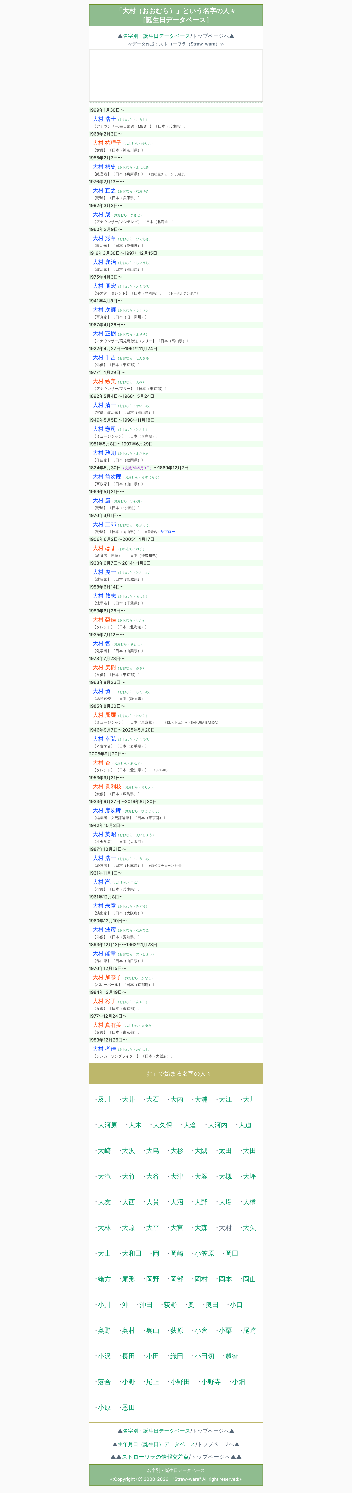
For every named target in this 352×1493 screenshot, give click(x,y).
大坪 (249, 1176)
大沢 (128, 1151)
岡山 (249, 1279)
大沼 (177, 1202)
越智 (232, 1356)
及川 (104, 1099)
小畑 (238, 1382)
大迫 (245, 1125)
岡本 (225, 1279)
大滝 (104, 1176)
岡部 (177, 1279)
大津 (177, 1176)
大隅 (201, 1151)
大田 (249, 1151)
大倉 (190, 1125)
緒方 (104, 1279)
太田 (225, 1151)
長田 (128, 1356)
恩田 (128, 1407)
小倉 (201, 1330)
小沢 (104, 1356)
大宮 (177, 1228)
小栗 (225, 1330)
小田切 (204, 1356)
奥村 (128, 1330)
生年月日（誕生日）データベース (156, 1444)
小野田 (180, 1382)
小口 (236, 1305)
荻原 (177, 1330)
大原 (128, 1228)
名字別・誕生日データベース (156, 36)
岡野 (152, 1279)
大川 (249, 1099)
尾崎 (249, 1330)
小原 (104, 1407)
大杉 (177, 1151)
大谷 (152, 1176)
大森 (201, 1228)
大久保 (163, 1125)
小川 (104, 1305)
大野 (201, 1202)
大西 (128, 1202)
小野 (128, 1382)
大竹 (128, 1176)
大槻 (225, 1176)
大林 (104, 1228)
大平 (152, 1228)
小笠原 (204, 1253)
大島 (152, 1151)
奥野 (104, 1330)
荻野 (170, 1305)
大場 (225, 1202)
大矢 (249, 1228)
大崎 (104, 1151)
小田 (152, 1356)
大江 (225, 1099)
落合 (104, 1382)
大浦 (201, 1099)
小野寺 (211, 1382)
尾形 (128, 1279)
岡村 (201, 1279)
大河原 (108, 1125)
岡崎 (177, 1253)
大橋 (249, 1202)
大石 (152, 1099)
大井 (128, 1099)
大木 (135, 1125)
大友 (104, 1202)
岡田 (232, 1253)
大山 (104, 1253)
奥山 (152, 1330)
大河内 (218, 1125)
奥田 (212, 1305)
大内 (177, 1099)
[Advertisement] (176, 75)
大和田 (132, 1253)
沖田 (146, 1305)
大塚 (201, 1176)
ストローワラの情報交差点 (155, 1456)
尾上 (152, 1382)
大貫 (152, 1202)
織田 (177, 1356)
